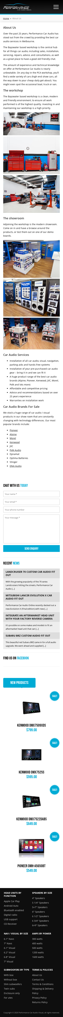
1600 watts (38, 956)
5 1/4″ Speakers (40, 902)
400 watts (37, 943)
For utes (8, 997)
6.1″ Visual (9, 947)
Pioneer (14, 430)
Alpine (13, 434)
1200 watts (38, 952)
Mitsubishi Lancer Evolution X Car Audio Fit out (29, 597)
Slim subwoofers (13, 984)
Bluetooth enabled (14, 910)
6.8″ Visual (9, 956)
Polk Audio (15, 450)
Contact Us (38, 979)
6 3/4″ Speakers (40, 920)
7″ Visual (8, 961)
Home (6, 18)
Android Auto (11, 905)
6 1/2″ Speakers (40, 916)
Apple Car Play (12, 901)
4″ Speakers (38, 898)
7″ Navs (8, 943)
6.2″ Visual (9, 952)
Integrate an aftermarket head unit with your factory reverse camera (30, 617)
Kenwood (15, 442)
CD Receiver (10, 923)
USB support (10, 919)
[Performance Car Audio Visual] (17, 6)
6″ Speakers (38, 911)
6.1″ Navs (9, 938)
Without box (10, 979)
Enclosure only (12, 993)
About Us (37, 975)
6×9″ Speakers (39, 925)
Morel (13, 438)
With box (8, 975)
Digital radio (10, 914)
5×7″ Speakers (39, 907)
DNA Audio (15, 466)
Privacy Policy (39, 997)
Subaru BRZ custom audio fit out (28, 635)
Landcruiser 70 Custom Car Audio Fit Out (30, 573)
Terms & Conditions (42, 984)
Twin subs (9, 988)
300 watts (37, 938)
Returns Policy (39, 1002)
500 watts (37, 947)
